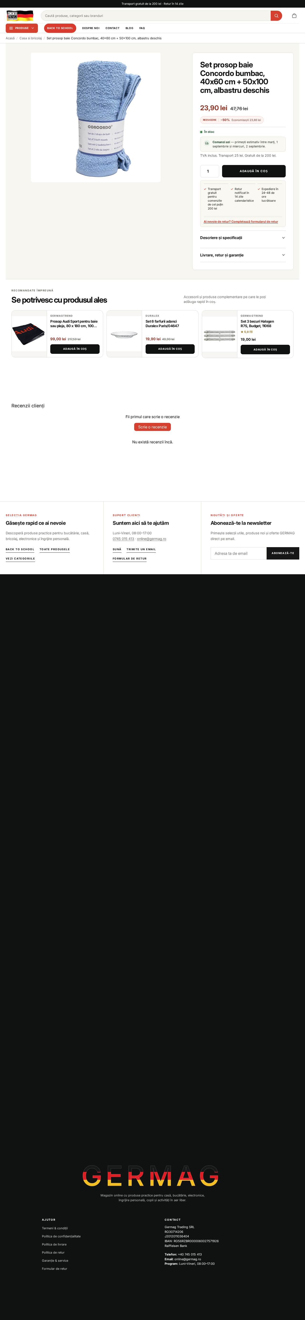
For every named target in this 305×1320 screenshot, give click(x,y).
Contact (112, 28)
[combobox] (156, 16)
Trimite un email (141, 549)
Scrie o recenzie (152, 427)
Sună (117, 549)
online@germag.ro (151, 539)
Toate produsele (55, 549)
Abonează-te (283, 553)
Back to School (60, 28)
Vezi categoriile (20, 558)
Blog (129, 28)
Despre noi (90, 28)
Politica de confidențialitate (61, 1236)
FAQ (142, 28)
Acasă (10, 38)
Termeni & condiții (55, 1228)
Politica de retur (53, 1252)
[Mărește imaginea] (96, 117)
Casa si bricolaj (31, 38)
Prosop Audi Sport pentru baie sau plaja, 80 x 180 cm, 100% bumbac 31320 (73, 325)
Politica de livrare (54, 1244)
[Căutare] (276, 16)
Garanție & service (55, 1260)
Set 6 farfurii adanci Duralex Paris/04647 (162, 323)
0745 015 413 (123, 539)
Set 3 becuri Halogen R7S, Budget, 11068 (257, 323)
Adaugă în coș (75, 348)
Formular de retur (130, 558)
